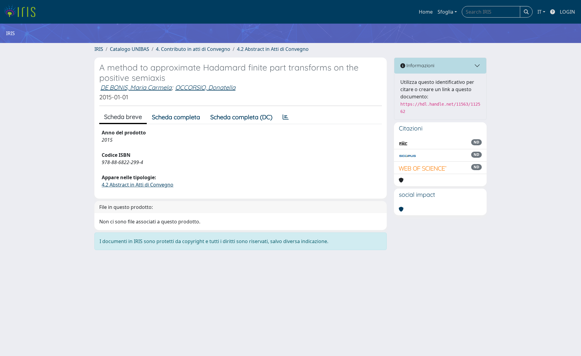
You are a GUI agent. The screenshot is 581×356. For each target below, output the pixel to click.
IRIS (98, 49)
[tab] (285, 117)
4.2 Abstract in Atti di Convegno (273, 49)
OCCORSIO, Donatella (205, 87)
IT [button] (539, 11)
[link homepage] (22, 12)
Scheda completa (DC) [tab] (241, 117)
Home (426, 11)
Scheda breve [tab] (123, 116)
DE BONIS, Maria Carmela (136, 87)
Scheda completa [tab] (176, 117)
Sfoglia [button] (445, 11)
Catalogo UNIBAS (129, 49)
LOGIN (567, 11)
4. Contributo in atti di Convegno (193, 49)
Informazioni (419, 65)
